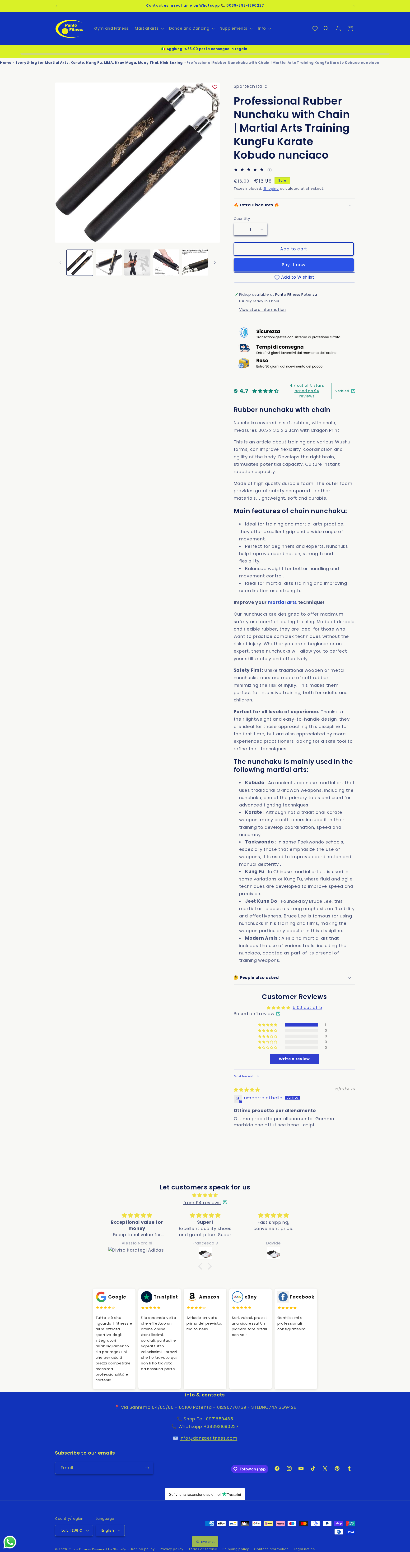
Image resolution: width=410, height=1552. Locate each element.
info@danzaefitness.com (208, 1438)
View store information (262, 309)
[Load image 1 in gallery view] (80, 262)
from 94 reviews (202, 1202)
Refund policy (142, 1549)
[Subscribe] (147, 1468)
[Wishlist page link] (315, 28)
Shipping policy (236, 1549)
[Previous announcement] (56, 6)
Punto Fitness (80, 1549)
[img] (247, 1090)
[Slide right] (215, 262)
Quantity (242, 218)
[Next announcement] (354, 6)
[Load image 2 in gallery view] (109, 262)
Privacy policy (171, 1549)
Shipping (271, 188)
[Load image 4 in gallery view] (166, 262)
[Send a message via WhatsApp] (9, 1542)
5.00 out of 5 (307, 1007)
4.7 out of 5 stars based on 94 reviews (307, 391)
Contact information (271, 1549)
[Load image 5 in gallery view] (195, 262)
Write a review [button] (294, 1059)
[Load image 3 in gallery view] (137, 262)
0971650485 (219, 1419)
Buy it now (294, 265)
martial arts (282, 602)
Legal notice (304, 1549)
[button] (148, 28)
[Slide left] (60, 262)
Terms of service (203, 1549)
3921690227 (225, 1426)
